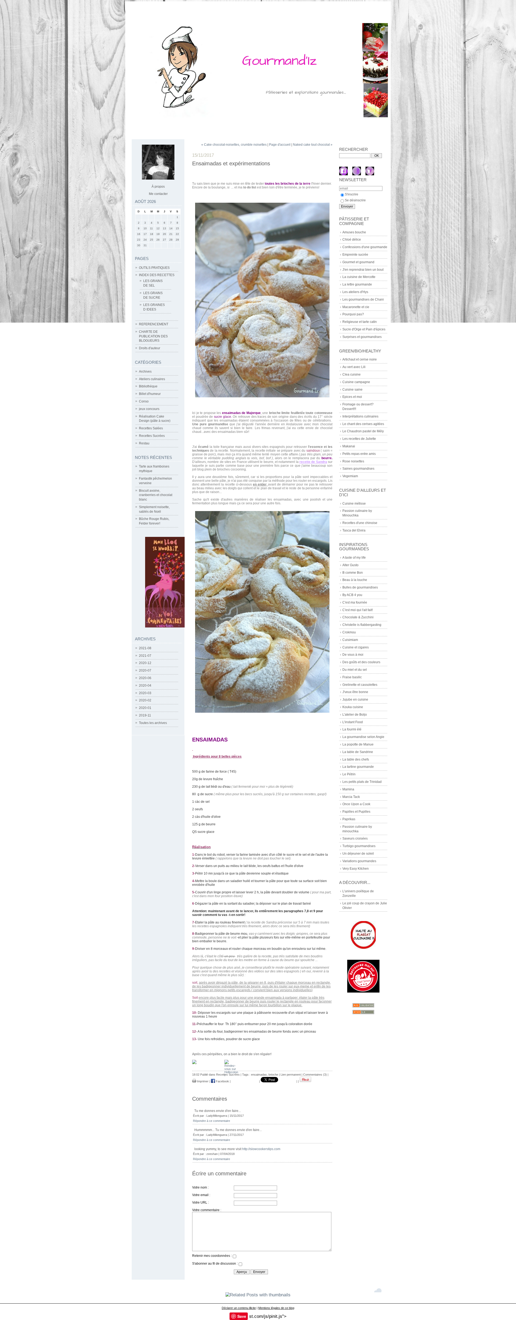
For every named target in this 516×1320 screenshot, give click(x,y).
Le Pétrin (349, 774)
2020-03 (145, 693)
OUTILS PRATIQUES (154, 268)
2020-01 (145, 708)
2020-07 (145, 670)
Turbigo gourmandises (358, 846)
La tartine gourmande (358, 767)
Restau (144, 443)
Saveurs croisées (355, 838)
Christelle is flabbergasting (361, 625)
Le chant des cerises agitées (363, 424)
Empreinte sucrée (355, 254)
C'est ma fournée (354, 602)
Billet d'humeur (150, 394)
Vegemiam (350, 476)
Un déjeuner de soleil (358, 853)
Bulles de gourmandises (360, 587)
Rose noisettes (353, 461)
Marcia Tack (351, 797)
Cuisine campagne (356, 382)
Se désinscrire (355, 200)
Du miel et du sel (354, 670)
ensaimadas (259, 1074)
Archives (145, 371)
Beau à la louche (354, 580)
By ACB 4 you (352, 595)
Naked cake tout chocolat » (312, 145)
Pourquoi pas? (353, 314)
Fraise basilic (352, 677)
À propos (158, 186)
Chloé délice (351, 239)
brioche (273, 1074)
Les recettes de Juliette (359, 439)
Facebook (222, 1081)
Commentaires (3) (315, 1074)
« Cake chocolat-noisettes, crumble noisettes (234, 145)
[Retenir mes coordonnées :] (234, 1257)
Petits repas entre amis (359, 454)
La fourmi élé (351, 729)
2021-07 (145, 656)
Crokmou (349, 632)
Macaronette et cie (355, 307)
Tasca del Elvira (354, 530)
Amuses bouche (354, 232)
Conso (144, 401)
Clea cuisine (351, 374)
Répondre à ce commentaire (211, 1120)
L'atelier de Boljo (354, 714)
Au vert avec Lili (354, 367)
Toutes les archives (153, 723)
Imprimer (202, 1081)
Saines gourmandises (358, 468)
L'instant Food (352, 722)
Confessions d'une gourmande (364, 247)
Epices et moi (352, 397)
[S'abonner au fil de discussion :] (240, 1265)
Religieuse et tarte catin (359, 322)
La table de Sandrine (357, 752)
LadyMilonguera (216, 1115)
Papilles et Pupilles (356, 812)
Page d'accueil (280, 145)
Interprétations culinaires (360, 416)
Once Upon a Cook (356, 804)
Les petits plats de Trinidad (362, 782)
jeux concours (149, 409)
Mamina (348, 789)
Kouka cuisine (352, 707)
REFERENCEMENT (153, 324)
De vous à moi (352, 655)
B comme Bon (352, 573)
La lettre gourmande (357, 284)
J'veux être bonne (355, 692)
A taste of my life (354, 557)
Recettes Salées (151, 428)
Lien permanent (291, 1074)
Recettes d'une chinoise (359, 523)
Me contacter (158, 194)
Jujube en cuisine (355, 699)
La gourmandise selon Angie (363, 737)
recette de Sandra (313, 462)
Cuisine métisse (354, 503)
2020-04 (145, 685)
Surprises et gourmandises (362, 337)
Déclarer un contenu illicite (239, 1308)
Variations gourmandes (359, 861)
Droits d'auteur (149, 348)
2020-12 (145, 663)
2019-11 (145, 715)
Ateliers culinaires (152, 379)
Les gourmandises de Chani (363, 299)
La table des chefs (355, 759)
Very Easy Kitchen (355, 869)
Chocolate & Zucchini (358, 617)
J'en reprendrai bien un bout (363, 270)
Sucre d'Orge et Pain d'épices (363, 329)
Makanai (348, 446)
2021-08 (145, 648)
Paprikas (348, 819)
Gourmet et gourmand (358, 262)
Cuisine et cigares (355, 647)
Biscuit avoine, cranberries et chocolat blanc (155, 495)
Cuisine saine (352, 389)
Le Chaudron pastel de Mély (363, 431)
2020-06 (145, 678)
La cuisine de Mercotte (358, 277)
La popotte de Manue (358, 744)
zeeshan (212, 1153)
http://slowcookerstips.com (261, 1149)
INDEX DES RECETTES (156, 275)
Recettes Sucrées (152, 436)
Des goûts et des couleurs (361, 662)
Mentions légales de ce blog (276, 1308)
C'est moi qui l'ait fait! (357, 610)
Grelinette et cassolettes (359, 685)
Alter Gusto (350, 565)
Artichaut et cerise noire (359, 359)
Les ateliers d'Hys (355, 292)
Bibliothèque (148, 386)
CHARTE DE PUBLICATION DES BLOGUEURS (153, 336)
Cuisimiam (350, 640)
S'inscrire (351, 194)
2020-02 (145, 700)
